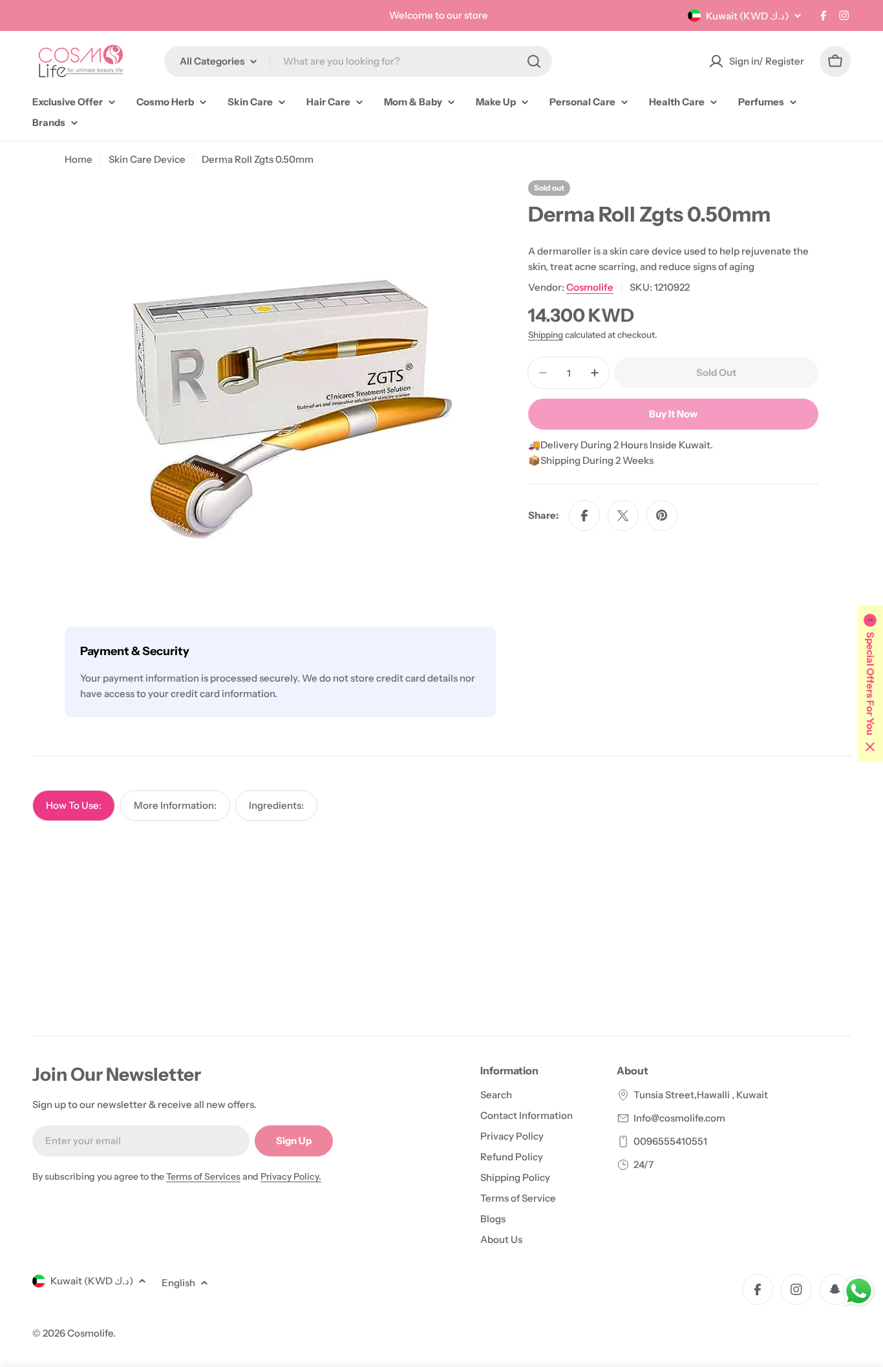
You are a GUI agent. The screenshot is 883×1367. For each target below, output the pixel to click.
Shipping (545, 334)
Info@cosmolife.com (679, 1118)
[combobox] (358, 61)
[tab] (73, 805)
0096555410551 (670, 1141)
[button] (870, 683)
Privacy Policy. (291, 1176)
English (178, 1283)
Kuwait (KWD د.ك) (747, 16)
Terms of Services (203, 1176)
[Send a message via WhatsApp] (859, 1291)
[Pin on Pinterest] (661, 515)
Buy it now (673, 414)
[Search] (534, 61)
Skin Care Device (147, 159)
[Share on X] (623, 515)
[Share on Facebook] (584, 515)
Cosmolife (589, 287)
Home (78, 159)
